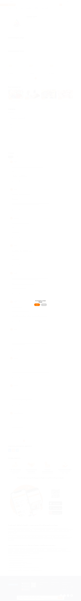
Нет (44, 304)
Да (37, 304)
